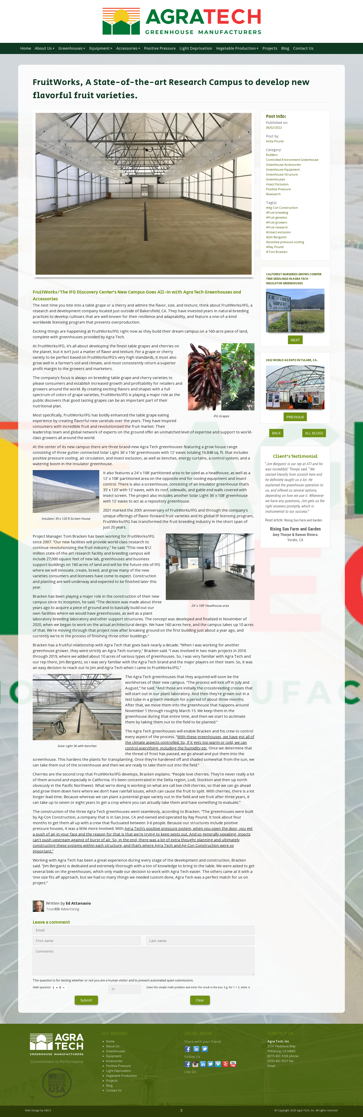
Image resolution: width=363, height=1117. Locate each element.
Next (295, 339)
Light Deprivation (195, 48)
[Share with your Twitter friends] (204, 1049)
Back (276, 433)
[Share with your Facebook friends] (187, 1049)
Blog (285, 48)
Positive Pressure (160, 48)
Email (271, 1066)
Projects (269, 48)
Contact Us (303, 48)
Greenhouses (71, 48)
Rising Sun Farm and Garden (303, 520)
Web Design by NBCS (38, 1110)
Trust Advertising (62, 909)
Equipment (100, 48)
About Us (45, 48)
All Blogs (314, 433)
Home (25, 48)
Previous (295, 416)
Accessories (128, 48)
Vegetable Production (237, 48)
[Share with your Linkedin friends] (196, 1049)
